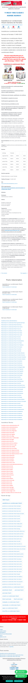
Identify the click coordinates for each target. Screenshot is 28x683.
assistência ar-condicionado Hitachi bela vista (11, 511)
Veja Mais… (11, 646)
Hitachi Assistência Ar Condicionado (9, 24)
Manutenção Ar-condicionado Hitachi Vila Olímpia (11, 397)
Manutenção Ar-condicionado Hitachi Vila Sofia (11, 350)
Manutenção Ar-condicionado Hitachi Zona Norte (11, 330)
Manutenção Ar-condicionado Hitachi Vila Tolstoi (11, 342)
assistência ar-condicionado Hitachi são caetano (12, 571)
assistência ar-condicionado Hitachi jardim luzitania (12, 536)
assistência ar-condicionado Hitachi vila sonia (11, 584)
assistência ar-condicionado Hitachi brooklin (11, 516)
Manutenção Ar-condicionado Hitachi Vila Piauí (11, 383)
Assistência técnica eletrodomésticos (9, 320)
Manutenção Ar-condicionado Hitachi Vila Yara (11, 338)
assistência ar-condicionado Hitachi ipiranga (11, 528)
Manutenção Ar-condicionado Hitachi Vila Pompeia (12, 373)
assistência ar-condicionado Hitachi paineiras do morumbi (14, 546)
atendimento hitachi (7, 590)
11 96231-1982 (21, 620)
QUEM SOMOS (3, 631)
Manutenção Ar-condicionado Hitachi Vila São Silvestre (12, 353)
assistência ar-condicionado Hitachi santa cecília (12, 561)
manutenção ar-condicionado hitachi (11, 605)
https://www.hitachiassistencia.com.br (9, 183)
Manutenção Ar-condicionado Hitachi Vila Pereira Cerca (13, 385)
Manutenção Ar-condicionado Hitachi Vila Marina (11, 417)
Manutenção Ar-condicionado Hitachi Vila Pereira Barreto (13, 387)
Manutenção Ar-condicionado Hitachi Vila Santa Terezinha (13, 357)
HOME (1, 629)
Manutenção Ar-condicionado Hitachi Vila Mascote (12, 415)
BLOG (1, 635)
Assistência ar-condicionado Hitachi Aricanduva (12, 284)
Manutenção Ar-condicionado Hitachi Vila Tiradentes (12, 344)
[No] (26, 679)
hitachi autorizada (6, 599)
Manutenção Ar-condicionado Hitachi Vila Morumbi (12, 405)
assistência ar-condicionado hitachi (12, 503)
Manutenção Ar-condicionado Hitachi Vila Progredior (12, 371)
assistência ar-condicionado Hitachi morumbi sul (12, 543)
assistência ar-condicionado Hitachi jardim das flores (13, 533)
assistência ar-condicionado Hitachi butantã (11, 518)
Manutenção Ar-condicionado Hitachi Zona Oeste (11, 332)
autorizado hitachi (6, 593)
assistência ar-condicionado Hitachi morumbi (11, 541)
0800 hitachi (5, 500)
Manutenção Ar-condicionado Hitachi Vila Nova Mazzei (12, 399)
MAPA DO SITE (3, 636)
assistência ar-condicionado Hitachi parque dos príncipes (13, 548)
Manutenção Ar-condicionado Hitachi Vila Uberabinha (12, 340)
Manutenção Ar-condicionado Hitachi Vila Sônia (11, 349)
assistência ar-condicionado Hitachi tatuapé (11, 574)
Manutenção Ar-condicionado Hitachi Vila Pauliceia (12, 391)
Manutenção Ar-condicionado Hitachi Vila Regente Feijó (13, 367)
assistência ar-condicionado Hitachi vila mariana (11, 579)
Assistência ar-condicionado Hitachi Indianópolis (12, 307)
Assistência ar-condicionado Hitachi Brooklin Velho (12, 292)
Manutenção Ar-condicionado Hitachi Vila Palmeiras (12, 393)
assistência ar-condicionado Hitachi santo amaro (12, 564)
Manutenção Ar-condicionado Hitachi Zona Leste (11, 334)
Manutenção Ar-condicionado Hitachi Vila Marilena (12, 419)
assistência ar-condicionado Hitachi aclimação (11, 506)
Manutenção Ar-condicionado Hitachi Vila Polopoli (11, 375)
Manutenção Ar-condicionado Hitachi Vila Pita (11, 377)
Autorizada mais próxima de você (12, 230)
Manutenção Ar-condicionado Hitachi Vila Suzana (11, 346)
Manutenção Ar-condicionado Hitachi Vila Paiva (11, 395)
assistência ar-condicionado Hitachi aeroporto (11, 508)
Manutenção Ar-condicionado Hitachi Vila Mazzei (11, 413)
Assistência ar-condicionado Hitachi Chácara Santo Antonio (12, 300)
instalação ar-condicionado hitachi (10, 602)
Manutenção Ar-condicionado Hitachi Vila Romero (11, 363)
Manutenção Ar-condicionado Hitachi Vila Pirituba (11, 379)
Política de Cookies (19, 681)
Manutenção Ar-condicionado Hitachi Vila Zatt (11, 336)
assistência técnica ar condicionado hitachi (13, 587)
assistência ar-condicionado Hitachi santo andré (12, 566)
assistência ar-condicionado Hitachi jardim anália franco (13, 531)
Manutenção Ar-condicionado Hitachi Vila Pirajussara (12, 381)
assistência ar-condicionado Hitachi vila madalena (12, 576)
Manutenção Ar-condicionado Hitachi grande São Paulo (13, 322)
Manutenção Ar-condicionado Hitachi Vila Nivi (11, 403)
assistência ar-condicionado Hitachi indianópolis (12, 526)
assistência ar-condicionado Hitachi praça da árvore (12, 556)
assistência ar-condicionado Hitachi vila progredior (12, 581)
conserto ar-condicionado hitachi (10, 596)
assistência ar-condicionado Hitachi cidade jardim (12, 523)
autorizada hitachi (19, 590)
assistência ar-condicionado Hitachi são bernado (12, 569)
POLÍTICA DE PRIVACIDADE (6, 633)
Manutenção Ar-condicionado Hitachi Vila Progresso (12, 369)
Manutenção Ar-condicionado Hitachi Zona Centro (11, 326)
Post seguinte (24, 273)
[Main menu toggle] (25, 3)
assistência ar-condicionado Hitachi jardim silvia (11, 538)
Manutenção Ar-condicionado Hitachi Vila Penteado (12, 389)
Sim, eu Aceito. (9, 681)
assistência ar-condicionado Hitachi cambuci (11, 521)
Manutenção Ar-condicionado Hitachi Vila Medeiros (12, 411)
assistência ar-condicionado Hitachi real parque (11, 558)
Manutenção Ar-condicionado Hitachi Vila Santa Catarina (13, 359)
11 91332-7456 (12, 620)
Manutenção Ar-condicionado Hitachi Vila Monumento (12, 409)
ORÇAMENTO (3, 632)
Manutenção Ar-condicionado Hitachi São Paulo (11, 324)
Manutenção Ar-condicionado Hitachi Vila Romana (11, 365)
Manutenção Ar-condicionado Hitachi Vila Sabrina (11, 361)
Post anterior (4, 273)
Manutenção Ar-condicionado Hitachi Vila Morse (11, 407)
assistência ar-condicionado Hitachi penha (10, 551)
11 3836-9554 (14, 664)
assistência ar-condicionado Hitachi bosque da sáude (13, 513)
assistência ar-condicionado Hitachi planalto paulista (12, 553)
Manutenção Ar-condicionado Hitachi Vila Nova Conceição (13, 401)
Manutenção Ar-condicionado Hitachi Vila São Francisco (13, 355)
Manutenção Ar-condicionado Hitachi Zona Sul (11, 328)
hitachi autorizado (18, 599)
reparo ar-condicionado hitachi (10, 608)
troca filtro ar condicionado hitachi (11, 611)
